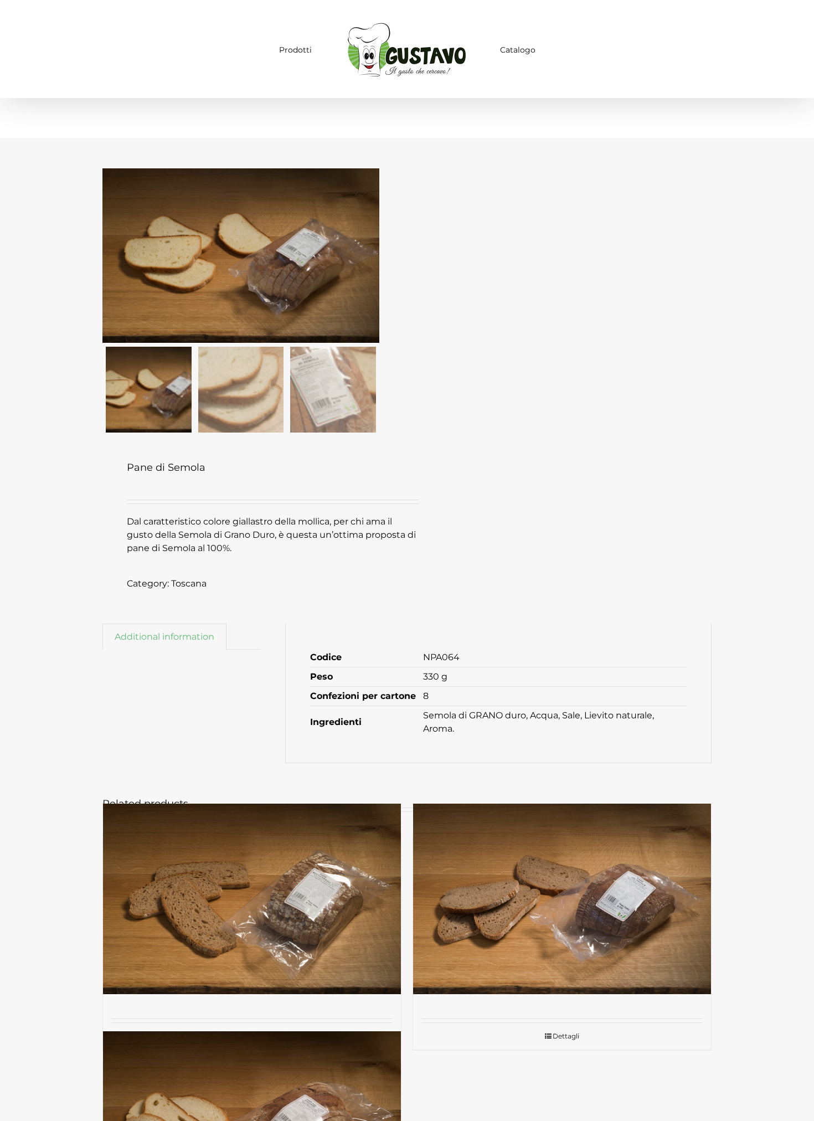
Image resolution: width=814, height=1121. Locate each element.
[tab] (164, 637)
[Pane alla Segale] (562, 899)
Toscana (189, 583)
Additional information (164, 636)
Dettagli (566, 1036)
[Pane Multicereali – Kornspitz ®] (252, 899)
